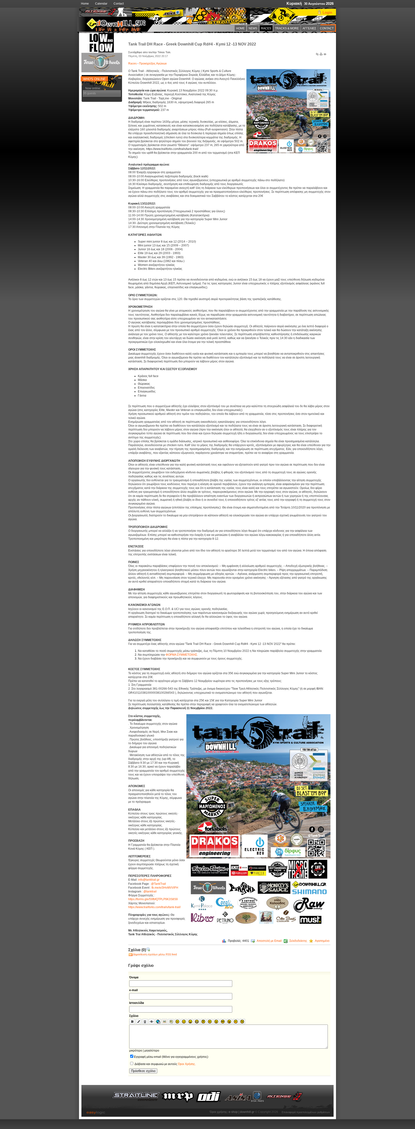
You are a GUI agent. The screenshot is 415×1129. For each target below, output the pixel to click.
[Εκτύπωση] (321, 55)
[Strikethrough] (151, 1022)
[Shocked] (216, 1022)
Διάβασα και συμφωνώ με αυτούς (165, 1064)
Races (132, 63)
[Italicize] (138, 1022)
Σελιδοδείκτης (298, 941)
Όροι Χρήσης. (187, 1064)
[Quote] (171, 1022)
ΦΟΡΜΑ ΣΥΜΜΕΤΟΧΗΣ (181, 654)
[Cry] (242, 1022)
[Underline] (145, 1022)
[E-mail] (325, 55)
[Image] (164, 1022)
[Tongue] (229, 1022)
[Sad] (210, 1022)
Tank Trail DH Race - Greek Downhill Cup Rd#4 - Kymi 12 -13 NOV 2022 (192, 44)
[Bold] (132, 1022)
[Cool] (223, 1022)
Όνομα (133, 977)
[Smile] (177, 1022)
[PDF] (317, 55)
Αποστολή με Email (269, 941)
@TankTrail (158, 883)
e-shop (233, 1112)
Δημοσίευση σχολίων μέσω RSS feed (155, 954)
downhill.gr (247, 1112)
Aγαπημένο (322, 941)
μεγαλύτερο (151, 1050)
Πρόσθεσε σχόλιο (143, 1071)
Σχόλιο (133, 1016)
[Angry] (203, 1022)
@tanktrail (150, 891)
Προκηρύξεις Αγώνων (153, 63)
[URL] (158, 1022)
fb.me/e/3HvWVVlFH (165, 887)
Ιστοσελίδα (136, 1003)
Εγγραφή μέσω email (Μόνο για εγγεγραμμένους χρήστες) (171, 1056)
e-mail (133, 990)
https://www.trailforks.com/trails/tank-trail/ (154, 907)
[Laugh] (190, 1022)
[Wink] (184, 1022)
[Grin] (197, 1022)
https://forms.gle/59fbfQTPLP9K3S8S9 (153, 899)
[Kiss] (236, 1022)
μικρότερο (135, 1050)
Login (327, 12)
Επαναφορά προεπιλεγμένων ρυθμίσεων (306, 1112)
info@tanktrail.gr (148, 879)
